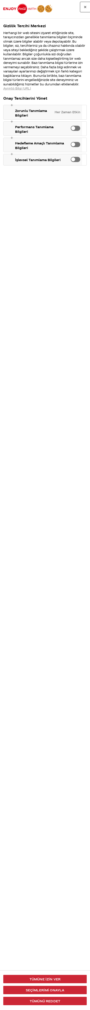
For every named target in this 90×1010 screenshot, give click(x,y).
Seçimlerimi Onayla (45, 990)
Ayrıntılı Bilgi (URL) (17, 88)
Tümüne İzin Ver (45, 979)
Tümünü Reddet (45, 1001)
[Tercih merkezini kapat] (85, 7)
